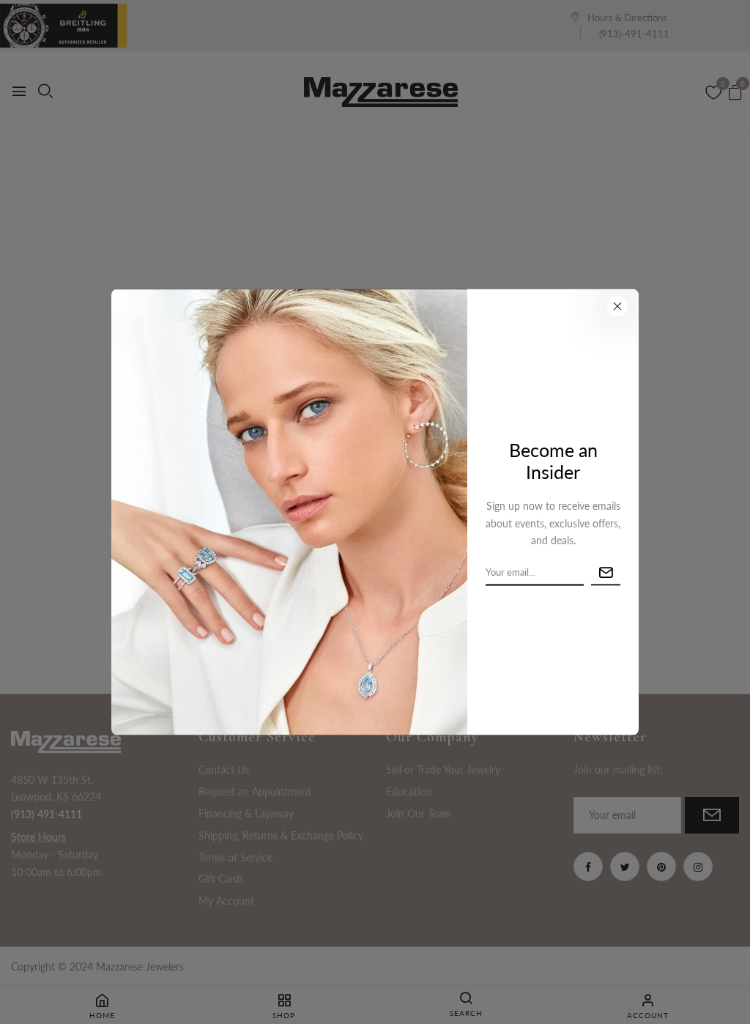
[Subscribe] (605, 573)
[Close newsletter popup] (617, 307)
